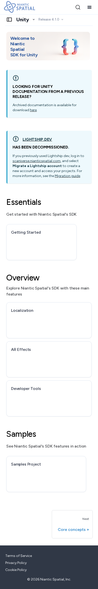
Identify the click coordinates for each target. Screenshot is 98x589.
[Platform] (25, 20)
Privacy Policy (16, 563)
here (33, 110)
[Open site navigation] (89, 7)
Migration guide (67, 176)
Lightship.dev (37, 139)
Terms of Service (18, 556)
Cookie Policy (16, 570)
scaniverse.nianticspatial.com (37, 161)
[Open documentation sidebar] (9, 20)
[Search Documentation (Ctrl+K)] (78, 7)
